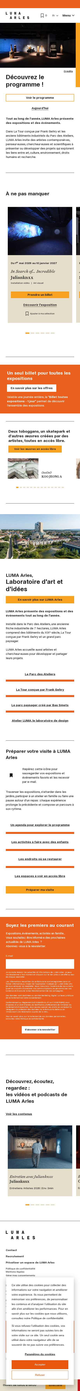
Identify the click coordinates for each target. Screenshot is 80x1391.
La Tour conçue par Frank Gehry (40, 689)
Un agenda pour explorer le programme (40, 825)
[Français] (55, 15)
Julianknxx (19, 1181)
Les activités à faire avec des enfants (40, 842)
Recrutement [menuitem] (15, 1256)
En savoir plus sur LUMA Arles (40, 599)
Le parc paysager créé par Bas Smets (40, 705)
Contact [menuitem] (11, 1250)
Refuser (40, 1374)
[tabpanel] (40, 468)
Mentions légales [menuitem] (15, 1272)
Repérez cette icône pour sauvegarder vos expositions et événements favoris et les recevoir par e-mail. (45, 775)
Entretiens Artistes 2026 (25, 1188)
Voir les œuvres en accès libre (35, 449)
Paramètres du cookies (40, 1354)
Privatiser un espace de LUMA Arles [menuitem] (30, 1262)
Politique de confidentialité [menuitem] (20, 1269)
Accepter (40, 1364)
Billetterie (55, 1385)
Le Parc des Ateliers (40, 674)
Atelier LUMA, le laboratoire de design (40, 720)
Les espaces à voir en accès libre (40, 876)
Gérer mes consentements (20, 1275)
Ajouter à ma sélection (42, 313)
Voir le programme (40, 97)
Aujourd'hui (40, 108)
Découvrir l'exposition (40, 304)
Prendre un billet (40, 294)
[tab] (27, 333)
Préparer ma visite (40, 889)
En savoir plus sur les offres (32, 388)
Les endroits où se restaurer (40, 859)
